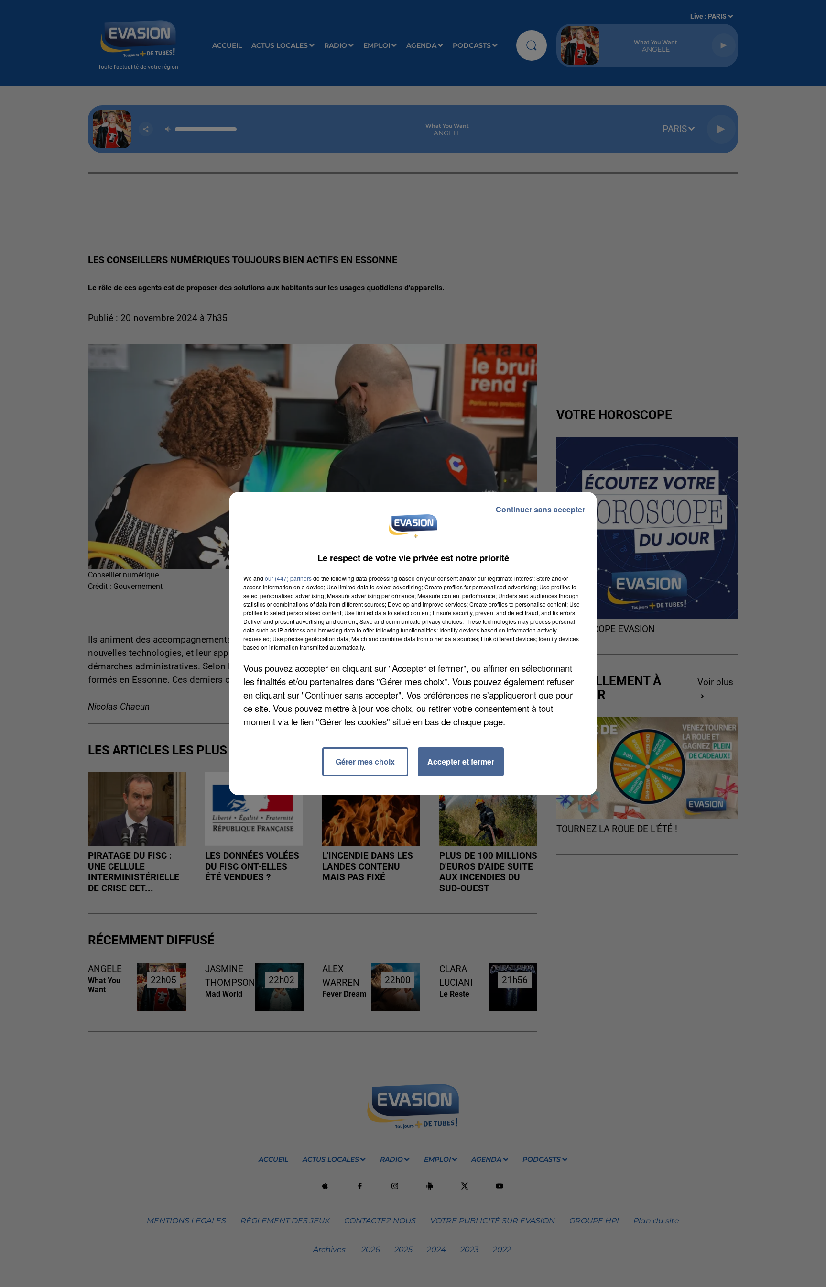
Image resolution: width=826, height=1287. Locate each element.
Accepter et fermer (460, 761)
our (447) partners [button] (288, 578)
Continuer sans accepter (540, 509)
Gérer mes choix (365, 761)
